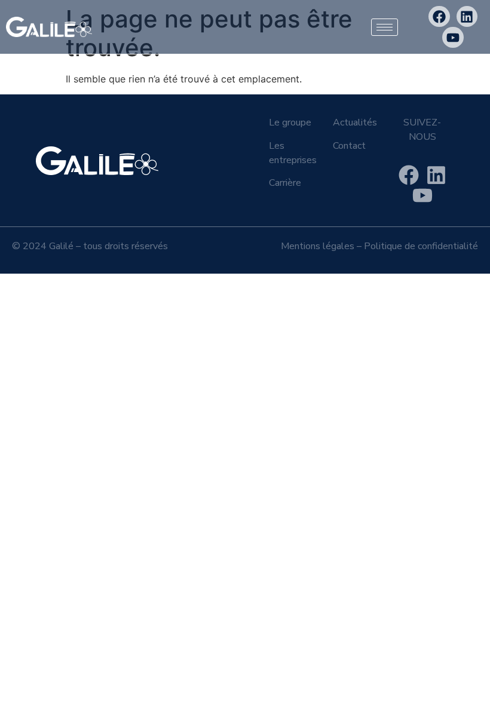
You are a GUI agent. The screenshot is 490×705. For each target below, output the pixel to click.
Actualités (355, 122)
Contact (349, 145)
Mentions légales (317, 246)
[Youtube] (452, 37)
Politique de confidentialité (421, 246)
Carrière (285, 182)
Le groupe (290, 122)
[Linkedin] (467, 16)
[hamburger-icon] (384, 27)
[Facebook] (438, 16)
